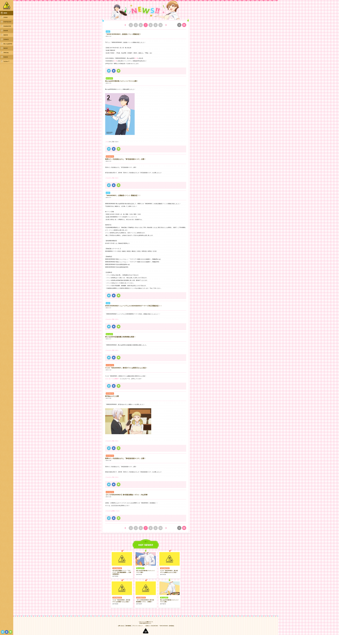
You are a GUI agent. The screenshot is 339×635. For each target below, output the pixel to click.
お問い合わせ (121, 625)
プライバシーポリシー (137, 625)
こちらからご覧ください (112, 178)
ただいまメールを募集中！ (112, 378)
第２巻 (136, 58)
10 (160, 25)
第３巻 (115, 61)
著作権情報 (128, 625)
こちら (107, 141)
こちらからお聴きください (112, 511)
